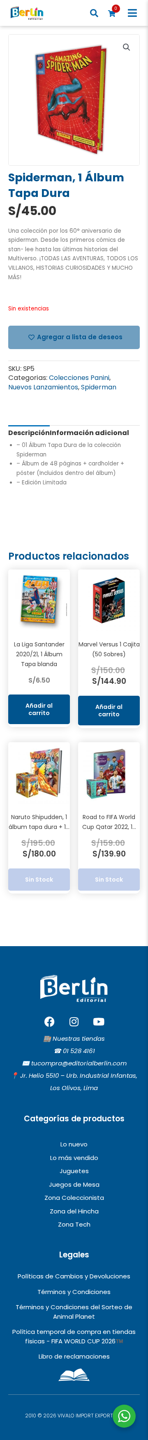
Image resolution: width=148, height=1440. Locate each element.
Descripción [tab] (29, 433)
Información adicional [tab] (89, 433)
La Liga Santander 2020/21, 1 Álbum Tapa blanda (39, 654)
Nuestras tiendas (79, 1038)
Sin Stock (39, 879)
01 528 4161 (79, 1050)
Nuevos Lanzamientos (43, 387)
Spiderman (98, 387)
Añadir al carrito (39, 709)
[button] (132, 13)
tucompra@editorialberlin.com (79, 1063)
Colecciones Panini (79, 377)
